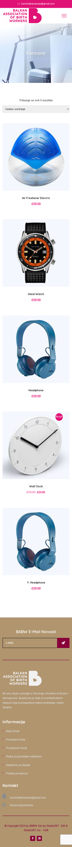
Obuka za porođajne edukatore (24, 756)
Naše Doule (12, 731)
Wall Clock (36, 486)
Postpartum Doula (16, 748)
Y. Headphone (36, 582)
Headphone (36, 390)
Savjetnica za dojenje (18, 765)
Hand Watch (36, 294)
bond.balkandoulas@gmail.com (38, 3)
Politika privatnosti (17, 773)
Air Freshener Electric (36, 198)
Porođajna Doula (15, 739)
